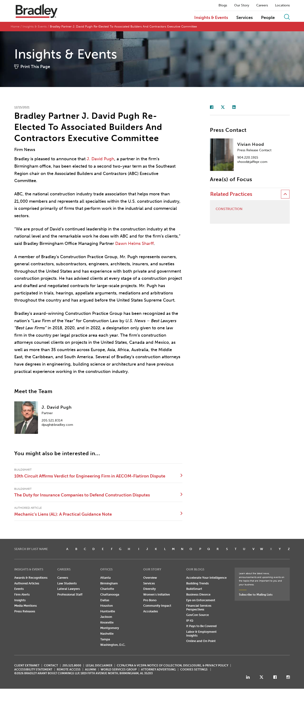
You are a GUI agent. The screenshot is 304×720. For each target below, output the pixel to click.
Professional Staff (69, 594)
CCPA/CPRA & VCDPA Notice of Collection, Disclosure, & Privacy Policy (172, 665)
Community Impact (157, 605)
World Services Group (119, 669)
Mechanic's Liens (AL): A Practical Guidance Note (63, 514)
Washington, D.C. (112, 645)
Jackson (106, 617)
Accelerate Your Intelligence (206, 577)
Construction (229, 209)
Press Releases (24, 611)
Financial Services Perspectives (198, 607)
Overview (150, 577)
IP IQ (189, 620)
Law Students (67, 583)
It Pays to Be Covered (201, 626)
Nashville (107, 633)
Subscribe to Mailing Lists (255, 594)
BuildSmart (194, 589)
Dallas (104, 600)
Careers (262, 5)
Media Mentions (25, 605)
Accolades (150, 611)
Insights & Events (211, 17)
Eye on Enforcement (200, 600)
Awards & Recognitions (31, 577)
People (268, 17)
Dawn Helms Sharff (134, 243)
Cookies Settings (194, 669)
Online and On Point (201, 641)
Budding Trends (197, 583)
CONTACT (51, 665)
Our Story (241, 5)
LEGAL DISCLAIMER (99, 665)
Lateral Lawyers (68, 589)
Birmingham (109, 583)
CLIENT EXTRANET (26, 665)
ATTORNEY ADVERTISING (158, 669)
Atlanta (105, 577)
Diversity (149, 589)
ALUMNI (90, 669)
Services (244, 17)
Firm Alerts (22, 594)
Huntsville (107, 611)
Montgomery (109, 628)
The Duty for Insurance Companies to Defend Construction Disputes (82, 495)
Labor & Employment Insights (201, 633)
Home (15, 26)
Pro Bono (150, 600)
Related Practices (231, 194)
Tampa (105, 639)
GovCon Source (197, 615)
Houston (106, 605)
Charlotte (107, 589)
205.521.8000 (71, 665)
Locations (282, 5)
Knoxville (107, 622)
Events (19, 589)
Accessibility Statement (33, 669)
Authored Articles (26, 583)
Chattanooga (109, 594)
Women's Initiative (156, 594)
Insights (20, 600)
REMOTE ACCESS (69, 669)
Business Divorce (198, 594)
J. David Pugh (100, 158)
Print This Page (35, 66)
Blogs (222, 5)
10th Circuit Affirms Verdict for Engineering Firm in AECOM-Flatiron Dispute (89, 476)
